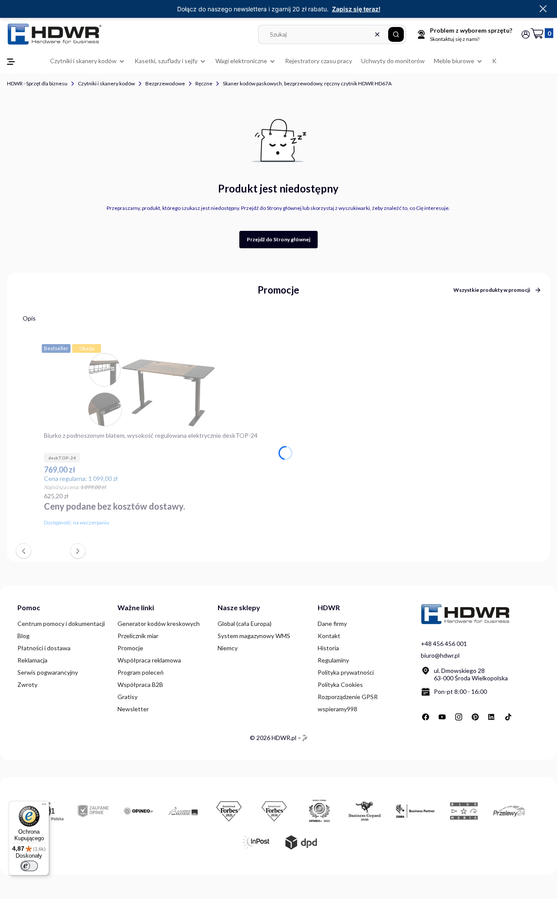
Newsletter (133, 709)
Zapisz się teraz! (356, 9)
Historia (328, 648)
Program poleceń (140, 672)
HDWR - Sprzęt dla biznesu (37, 83)
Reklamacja (32, 660)
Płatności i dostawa (43, 648)
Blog (23, 635)
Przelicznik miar (137, 635)
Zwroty (27, 684)
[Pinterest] (475, 716)
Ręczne (203, 83)
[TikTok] (508, 716)
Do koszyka (253, 521)
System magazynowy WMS (254, 635)
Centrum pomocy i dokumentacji (61, 623)
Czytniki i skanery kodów (106, 83)
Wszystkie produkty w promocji (491, 290)
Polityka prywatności (346, 672)
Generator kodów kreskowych (158, 623)
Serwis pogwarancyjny (47, 672)
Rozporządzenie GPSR (348, 696)
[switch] (29, 866)
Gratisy (127, 696)
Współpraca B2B (140, 684)
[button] (396, 34)
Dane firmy (332, 623)
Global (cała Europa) (245, 623)
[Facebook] (425, 716)
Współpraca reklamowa (149, 660)
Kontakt (329, 635)
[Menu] (44, 806)
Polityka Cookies (340, 684)
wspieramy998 (337, 709)
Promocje (130, 648)
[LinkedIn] (491, 716)
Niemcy (228, 648)
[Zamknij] (543, 9)
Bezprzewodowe (165, 83)
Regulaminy (333, 660)
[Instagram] (458, 716)
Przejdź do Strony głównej (278, 239)
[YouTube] (442, 716)
